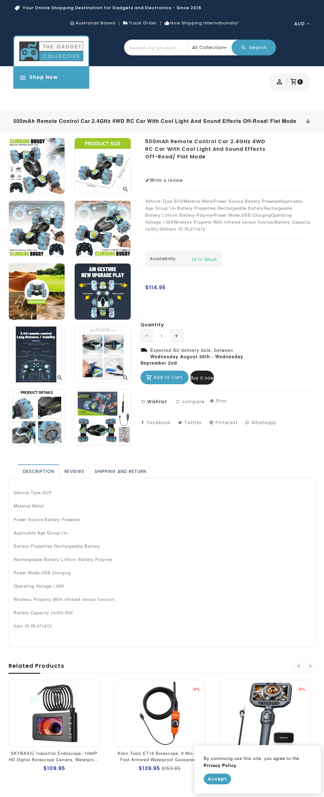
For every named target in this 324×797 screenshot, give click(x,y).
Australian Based (95, 23)
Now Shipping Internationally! (204, 23)
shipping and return (120, 471)
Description (38, 471)
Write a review (166, 180)
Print (221, 401)
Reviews (74, 471)
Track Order (143, 23)
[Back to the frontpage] (308, 121)
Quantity (152, 325)
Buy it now (202, 377)
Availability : (164, 259)
